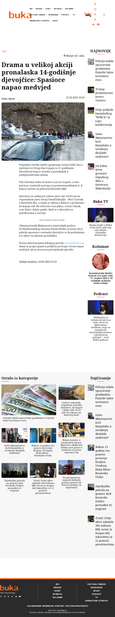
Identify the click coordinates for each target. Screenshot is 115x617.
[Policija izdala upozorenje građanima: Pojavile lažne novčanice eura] (91, 62)
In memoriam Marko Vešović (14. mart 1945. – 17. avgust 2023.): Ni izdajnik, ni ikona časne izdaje (100, 278)
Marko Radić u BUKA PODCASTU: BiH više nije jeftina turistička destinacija (100, 229)
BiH (4, 51)
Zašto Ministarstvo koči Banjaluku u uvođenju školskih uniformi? (103, 145)
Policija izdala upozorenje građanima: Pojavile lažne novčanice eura (104, 70)
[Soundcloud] (93, 25)
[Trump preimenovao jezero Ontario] (91, 90)
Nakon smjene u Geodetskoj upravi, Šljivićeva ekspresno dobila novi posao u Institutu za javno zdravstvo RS (71, 446)
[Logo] (20, 14)
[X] (11, 173)
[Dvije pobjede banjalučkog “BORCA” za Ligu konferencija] (91, 110)
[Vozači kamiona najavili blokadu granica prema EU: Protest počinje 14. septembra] (72, 467)
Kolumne (100, 246)
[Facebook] (95, 4)
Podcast (101, 293)
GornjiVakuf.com (74, 243)
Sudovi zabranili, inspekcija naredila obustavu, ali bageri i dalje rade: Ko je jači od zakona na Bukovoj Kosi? (71, 408)
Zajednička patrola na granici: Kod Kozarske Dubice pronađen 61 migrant (14, 485)
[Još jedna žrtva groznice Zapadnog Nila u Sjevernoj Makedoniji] (91, 166)
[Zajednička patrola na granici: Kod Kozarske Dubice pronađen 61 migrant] (14, 470)
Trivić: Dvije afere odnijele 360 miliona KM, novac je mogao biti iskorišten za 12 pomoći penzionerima (43, 486)
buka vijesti (8, 98)
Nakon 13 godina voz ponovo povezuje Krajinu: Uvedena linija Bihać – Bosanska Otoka (43, 450)
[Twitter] (95, 15)
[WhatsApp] (11, 187)
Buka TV (100, 201)
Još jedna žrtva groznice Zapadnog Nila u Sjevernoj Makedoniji (102, 177)
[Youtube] (98, 25)
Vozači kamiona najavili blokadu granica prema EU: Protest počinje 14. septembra (71, 482)
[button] (104, 15)
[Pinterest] (11, 180)
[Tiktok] (95, 20)
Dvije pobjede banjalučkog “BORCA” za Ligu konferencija (104, 117)
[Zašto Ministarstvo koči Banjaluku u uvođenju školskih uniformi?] (91, 135)
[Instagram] (95, 10)
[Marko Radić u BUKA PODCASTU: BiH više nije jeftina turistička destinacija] (101, 215)
